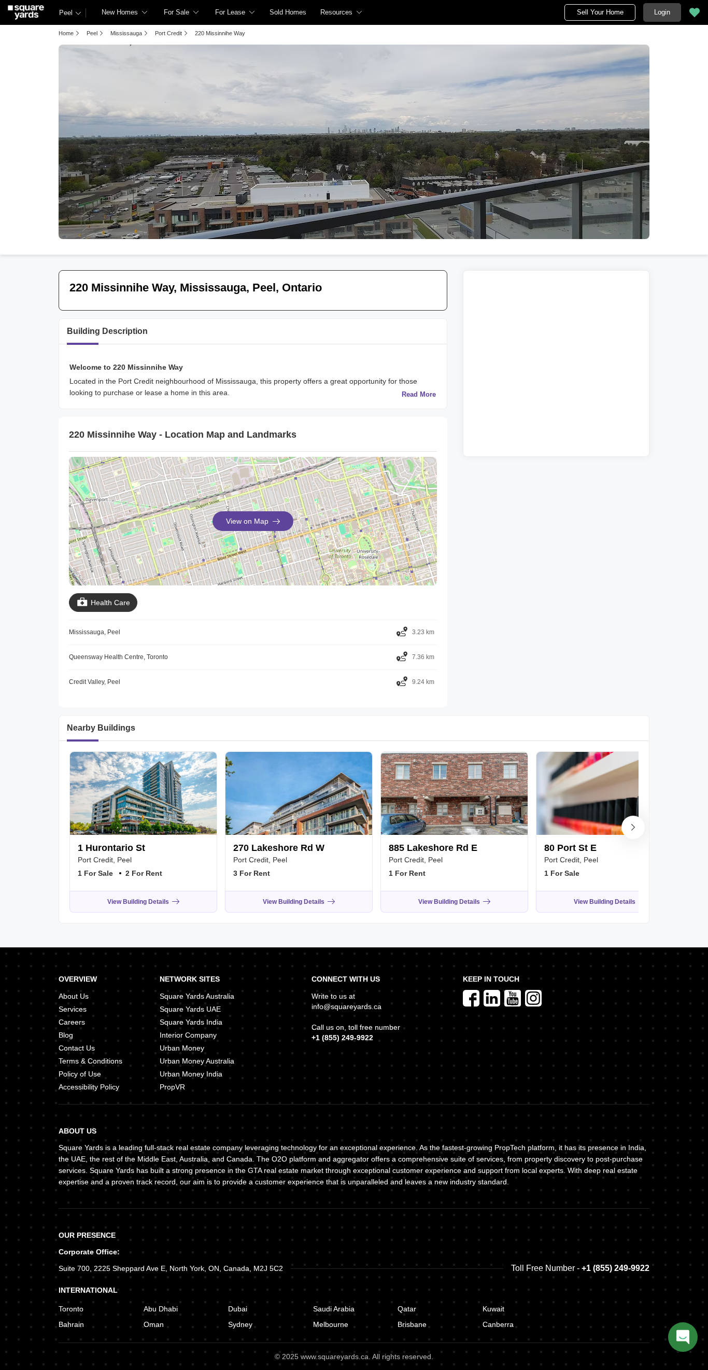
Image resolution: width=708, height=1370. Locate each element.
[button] (288, 12)
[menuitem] (125, 12)
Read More (419, 394)
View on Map (247, 521)
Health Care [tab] (110, 602)
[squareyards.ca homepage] (26, 12)
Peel (66, 13)
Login (662, 12)
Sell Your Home (600, 12)
